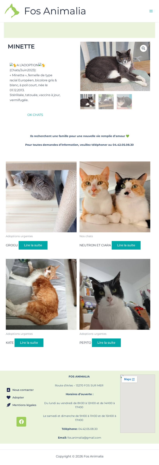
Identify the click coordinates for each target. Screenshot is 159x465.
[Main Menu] (151, 11)
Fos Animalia (55, 11)
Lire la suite (33, 245)
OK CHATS (35, 115)
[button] (143, 48)
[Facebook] (21, 422)
